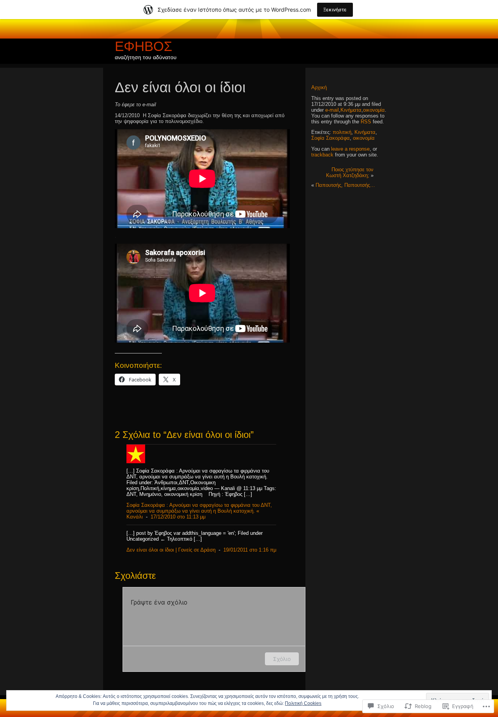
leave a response (350, 149)
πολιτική (342, 132)
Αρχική (319, 87)
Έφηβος (143, 46)
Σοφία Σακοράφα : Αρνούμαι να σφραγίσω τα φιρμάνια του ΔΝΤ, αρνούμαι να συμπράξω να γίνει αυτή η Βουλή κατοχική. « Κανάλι (199, 511)
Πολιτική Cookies (303, 703)
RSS (366, 122)
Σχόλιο (282, 658)
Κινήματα (350, 110)
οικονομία (374, 110)
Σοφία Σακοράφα (330, 138)
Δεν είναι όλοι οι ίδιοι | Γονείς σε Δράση (171, 550)
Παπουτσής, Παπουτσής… (345, 185)
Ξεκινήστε (335, 9)
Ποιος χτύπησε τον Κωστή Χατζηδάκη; (350, 172)
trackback (322, 155)
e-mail (332, 110)
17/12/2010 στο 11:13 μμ (178, 517)
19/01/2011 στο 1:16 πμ (249, 550)
